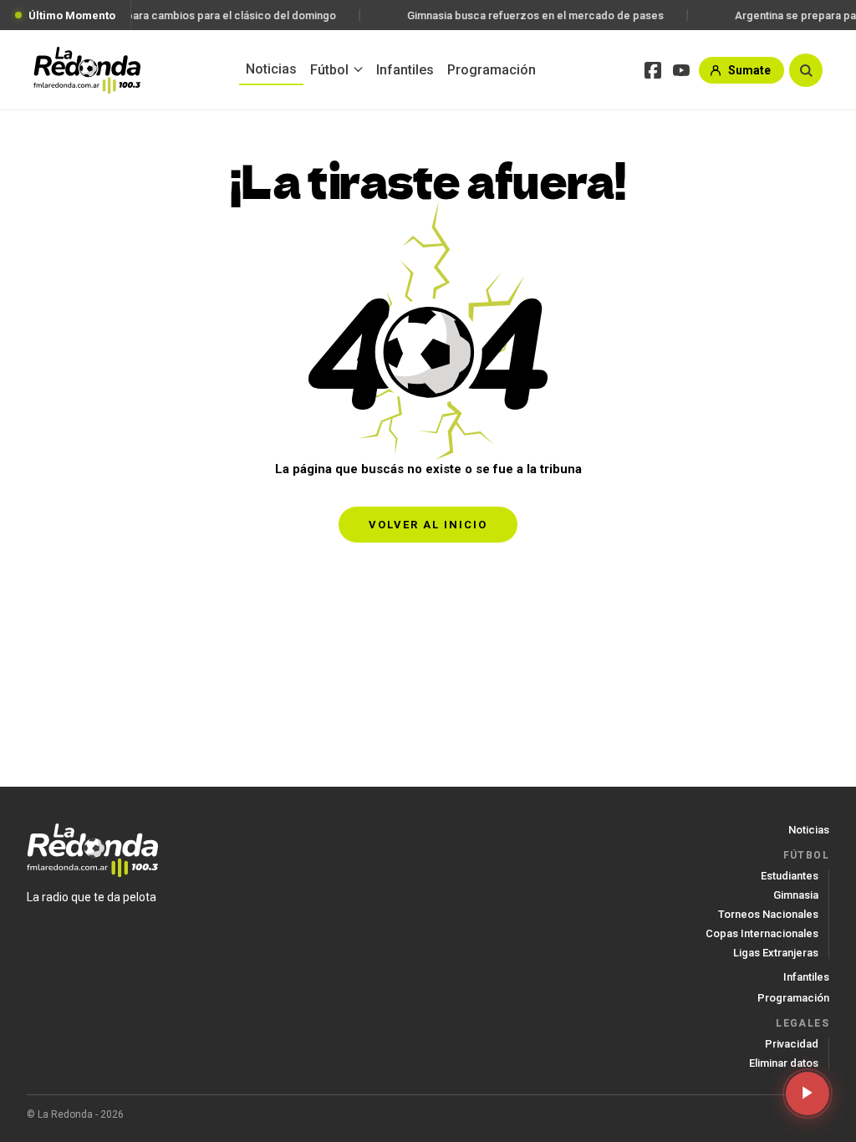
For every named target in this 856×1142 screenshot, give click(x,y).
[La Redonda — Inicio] (86, 70)
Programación (491, 70)
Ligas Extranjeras (775, 952)
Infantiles (405, 70)
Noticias (271, 69)
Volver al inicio (428, 524)
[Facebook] (652, 70)
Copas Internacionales (762, 933)
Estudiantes (789, 875)
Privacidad (791, 1043)
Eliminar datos (783, 1063)
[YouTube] (681, 70)
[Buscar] (806, 70)
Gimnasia (795, 895)
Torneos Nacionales (768, 914)
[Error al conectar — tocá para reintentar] (807, 1093)
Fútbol (329, 70)
